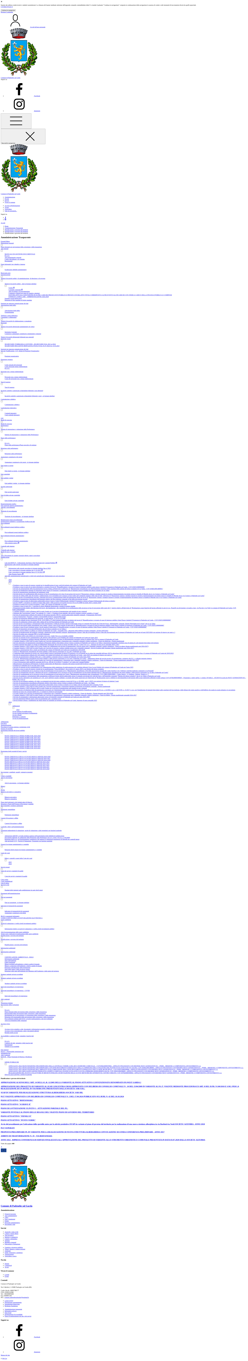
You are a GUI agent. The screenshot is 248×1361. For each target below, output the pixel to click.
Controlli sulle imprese (8, 546)
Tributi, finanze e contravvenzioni (15, 1249)
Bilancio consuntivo (11, 799)
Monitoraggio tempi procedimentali (11, 520)
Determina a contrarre (19, 717)
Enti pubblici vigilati (7, 478)
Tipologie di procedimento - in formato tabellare (19, 516)
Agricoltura (8, 209)
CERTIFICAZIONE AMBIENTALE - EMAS (19, 957)
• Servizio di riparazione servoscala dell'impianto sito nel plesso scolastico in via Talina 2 (39, 629)
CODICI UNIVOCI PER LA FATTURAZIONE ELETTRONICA (22, 918)
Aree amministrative (11, 1216)
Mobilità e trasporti (10, 1242)
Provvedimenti (5, 523)
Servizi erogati (5, 867)
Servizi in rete (5, 885)
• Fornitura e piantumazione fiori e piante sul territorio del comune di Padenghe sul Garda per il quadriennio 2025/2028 (48, 650)
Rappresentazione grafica (8, 504)
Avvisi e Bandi (17, 715)
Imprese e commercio (11, 1237)
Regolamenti (8, 261)
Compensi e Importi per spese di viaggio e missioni (24, 293)
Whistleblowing (5, 1053)
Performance (5, 425)
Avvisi (7, 1267)
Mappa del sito (5, 1355)
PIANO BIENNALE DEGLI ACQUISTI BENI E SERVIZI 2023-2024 (27, 762)
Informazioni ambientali (8, 948)
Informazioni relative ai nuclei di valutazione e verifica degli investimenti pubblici (29, 929)
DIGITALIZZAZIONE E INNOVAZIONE (18, 1074)
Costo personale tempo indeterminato (16, 366)
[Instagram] (5, 219)
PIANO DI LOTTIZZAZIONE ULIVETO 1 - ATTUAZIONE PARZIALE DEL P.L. (34, 1108)
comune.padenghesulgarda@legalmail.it (16, 1297)
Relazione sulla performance (9, 448)
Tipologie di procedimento (9, 511)
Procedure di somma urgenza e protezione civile (15, 727)
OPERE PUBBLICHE (12, 1062)
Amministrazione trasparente (13, 1309)
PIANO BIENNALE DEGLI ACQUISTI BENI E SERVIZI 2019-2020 (27, 769)
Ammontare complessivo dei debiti (15, 913)
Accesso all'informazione (12, 206)
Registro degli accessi (11, 1032)
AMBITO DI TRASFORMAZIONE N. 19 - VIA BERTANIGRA (26, 1136)
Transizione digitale (7, 1003)
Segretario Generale (11, 332)
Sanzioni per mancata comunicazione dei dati (14, 303)
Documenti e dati (10, 1224)
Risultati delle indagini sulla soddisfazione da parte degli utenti (24, 890)
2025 (10, 581)
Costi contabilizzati (6, 881)
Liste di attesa (5, 883)
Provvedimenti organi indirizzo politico (13, 527)
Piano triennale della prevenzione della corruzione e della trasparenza (26, 1012)
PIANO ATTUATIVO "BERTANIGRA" (17, 1100)
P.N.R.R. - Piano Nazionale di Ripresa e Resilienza (16, 1057)
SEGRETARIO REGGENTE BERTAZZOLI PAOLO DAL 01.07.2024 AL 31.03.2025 (32, 346)
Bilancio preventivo (11, 797)
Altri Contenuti (5, 1055)
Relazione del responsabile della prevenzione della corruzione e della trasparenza (29, 1017)
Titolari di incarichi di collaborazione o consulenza (16, 321)
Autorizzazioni (9, 1254)
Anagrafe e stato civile (11, 1232)
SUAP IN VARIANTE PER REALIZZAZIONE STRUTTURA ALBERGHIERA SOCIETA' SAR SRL (42, 1092)
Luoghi (7, 1274)
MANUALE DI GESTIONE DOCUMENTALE (20, 254)
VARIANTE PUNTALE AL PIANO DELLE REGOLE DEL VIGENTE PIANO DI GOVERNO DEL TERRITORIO (47, 1112)
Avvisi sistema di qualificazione (22, 711)
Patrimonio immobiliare (8, 809)
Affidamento (5, 722)
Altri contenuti (5, 999)
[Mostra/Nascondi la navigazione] (16, 121)
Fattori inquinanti (10, 962)
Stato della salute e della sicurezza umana (17, 969)
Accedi (3, 223)
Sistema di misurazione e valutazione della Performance (18, 429)
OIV (2, 418)
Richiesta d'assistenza (11, 1306)
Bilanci (3, 786)
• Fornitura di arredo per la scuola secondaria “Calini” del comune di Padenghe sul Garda (39, 604)
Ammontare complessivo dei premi (11, 457)
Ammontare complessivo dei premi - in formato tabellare (22, 462)
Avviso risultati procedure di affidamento (24, 713)
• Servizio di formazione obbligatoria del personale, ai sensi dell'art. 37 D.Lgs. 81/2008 (38, 618)
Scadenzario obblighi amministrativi (16, 269)
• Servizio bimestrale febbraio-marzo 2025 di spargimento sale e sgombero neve (36, 699)
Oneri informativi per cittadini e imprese (13, 264)
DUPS (3, 790)
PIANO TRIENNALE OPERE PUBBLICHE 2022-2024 (22, 743)
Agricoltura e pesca (10, 1256)
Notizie (7, 1264)
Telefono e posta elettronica (9, 315)
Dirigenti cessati (6, 339)
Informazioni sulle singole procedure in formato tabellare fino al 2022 (30, 568)
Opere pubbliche (6, 920)
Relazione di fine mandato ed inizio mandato (18, 300)
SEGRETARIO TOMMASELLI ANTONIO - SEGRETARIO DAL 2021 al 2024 (30, 344)
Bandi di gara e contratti (8, 552)
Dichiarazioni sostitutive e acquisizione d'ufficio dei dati (18, 521)
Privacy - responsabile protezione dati (12, 1051)
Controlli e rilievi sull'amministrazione (12, 827)
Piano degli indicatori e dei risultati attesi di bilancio (16, 802)
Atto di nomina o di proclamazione (19, 291)
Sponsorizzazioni (6, 725)
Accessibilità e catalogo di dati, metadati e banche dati (17, 1036)
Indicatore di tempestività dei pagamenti (17, 911)
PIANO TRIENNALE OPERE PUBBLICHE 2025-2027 (22, 737)
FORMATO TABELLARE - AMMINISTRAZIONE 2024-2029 (29, 297)
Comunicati (8, 1265)
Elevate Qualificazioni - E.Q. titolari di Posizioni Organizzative (20, 351)
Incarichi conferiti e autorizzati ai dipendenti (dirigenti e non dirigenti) (22, 390)
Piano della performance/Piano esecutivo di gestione (20, 445)
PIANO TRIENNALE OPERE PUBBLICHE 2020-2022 (22, 746)
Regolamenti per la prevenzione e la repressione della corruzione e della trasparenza (30, 1015)
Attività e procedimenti (8, 507)
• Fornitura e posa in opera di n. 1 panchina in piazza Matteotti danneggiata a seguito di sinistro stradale (43, 606)
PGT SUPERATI (8, 1128)
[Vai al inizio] (1, 1147)
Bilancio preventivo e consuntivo (11, 792)
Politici (7, 1221)
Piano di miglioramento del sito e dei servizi (18, 1316)
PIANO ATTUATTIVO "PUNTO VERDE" (18, 1120)
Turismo (7, 1240)
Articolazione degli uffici (8, 305)
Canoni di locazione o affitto (9, 818)
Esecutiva (4, 723)
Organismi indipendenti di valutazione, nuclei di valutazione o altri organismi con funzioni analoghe (31, 830)
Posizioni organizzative (12, 356)
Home (6, 226)
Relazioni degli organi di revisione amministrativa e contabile (23, 850)
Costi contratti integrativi (12, 415)
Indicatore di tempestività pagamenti (12, 906)
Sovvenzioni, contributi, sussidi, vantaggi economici (17, 772)
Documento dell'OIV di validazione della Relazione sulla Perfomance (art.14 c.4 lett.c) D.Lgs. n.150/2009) (37, 837)
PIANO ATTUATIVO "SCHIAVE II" (16, 1104)
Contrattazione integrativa (8, 408)
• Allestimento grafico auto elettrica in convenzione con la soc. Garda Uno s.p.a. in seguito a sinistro (42, 636)
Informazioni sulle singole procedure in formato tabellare (22, 564)
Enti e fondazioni (10, 1219)
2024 (10, 702)
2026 (10, 580)
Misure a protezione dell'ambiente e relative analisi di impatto (23, 966)
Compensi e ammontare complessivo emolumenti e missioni (23, 334)
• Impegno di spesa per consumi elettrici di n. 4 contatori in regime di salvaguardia (37, 692)
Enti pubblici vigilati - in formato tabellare (17, 483)
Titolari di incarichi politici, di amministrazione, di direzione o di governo (23, 278)
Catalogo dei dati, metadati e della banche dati (19, 1043)
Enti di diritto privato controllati (10, 495)
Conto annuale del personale (13, 365)
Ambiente (8, 1251)
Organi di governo (10, 1214)
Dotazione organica (7, 359)
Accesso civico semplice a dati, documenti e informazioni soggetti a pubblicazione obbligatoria (33, 1029)
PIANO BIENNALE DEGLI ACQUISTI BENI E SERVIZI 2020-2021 (27, 767)
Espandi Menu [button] (5, 241)
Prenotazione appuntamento (13, 1302)
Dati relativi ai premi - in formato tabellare (17, 471)
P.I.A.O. (7, 256)
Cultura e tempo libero (11, 1233)
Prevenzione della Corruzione (10, 1005)
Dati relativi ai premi (7, 465)
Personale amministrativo (12, 1223)
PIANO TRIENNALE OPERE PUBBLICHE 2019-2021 (22, 748)
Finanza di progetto (7, 729)
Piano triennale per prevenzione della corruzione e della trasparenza (21, 247)
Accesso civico (5, 1024)
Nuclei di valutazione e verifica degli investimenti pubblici (18, 923)
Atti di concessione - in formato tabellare (17, 783)
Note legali (8, 1313)
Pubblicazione (5, 557)
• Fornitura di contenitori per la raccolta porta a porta (28, 665)
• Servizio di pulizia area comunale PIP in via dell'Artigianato (31, 634)
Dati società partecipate (12, 492)
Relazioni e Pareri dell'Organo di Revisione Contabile (17, 804)
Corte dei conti (5, 853)
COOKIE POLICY (7, 7)
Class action (4, 879)
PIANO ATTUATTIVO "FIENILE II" (16, 1116)
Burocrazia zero (5, 273)
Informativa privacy (11, 1311)
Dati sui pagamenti (6, 897)
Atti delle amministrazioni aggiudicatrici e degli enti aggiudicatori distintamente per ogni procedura (35, 576)
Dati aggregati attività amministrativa (12, 505)
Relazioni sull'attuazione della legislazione (17, 967)
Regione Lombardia (7, 12)
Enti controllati (5, 474)
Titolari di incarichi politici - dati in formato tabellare (20, 284)
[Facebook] (5, 218)
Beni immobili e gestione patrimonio (12, 806)
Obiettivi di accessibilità (12, 1046)
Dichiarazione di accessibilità (13, 1314)
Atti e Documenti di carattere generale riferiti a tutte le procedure (20, 555)
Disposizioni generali (7, 243)
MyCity (4, 1358)
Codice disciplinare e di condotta (15, 259)
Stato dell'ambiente (10, 960)
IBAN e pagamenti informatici (10, 916)
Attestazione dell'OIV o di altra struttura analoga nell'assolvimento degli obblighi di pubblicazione (34, 836)
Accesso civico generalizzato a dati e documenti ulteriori (22, 1031)
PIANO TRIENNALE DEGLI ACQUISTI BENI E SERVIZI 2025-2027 (27, 758)
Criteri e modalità (6, 776)
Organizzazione (5, 275)
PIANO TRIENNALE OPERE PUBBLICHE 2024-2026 (22, 739)
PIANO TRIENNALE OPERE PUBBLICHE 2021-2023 (22, 744)
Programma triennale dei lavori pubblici (13, 730)
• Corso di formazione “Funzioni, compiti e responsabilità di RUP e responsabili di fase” (39, 616)
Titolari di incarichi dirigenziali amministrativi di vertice (17, 327)
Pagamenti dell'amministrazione (10, 893)
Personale (4, 323)
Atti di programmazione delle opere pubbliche (15, 932)
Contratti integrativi (10, 413)
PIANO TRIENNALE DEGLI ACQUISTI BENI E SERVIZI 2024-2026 (27, 760)
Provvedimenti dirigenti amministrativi (12, 536)
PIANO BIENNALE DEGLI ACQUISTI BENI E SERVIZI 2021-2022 (27, 765)
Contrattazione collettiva (8, 399)
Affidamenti (16, 706)
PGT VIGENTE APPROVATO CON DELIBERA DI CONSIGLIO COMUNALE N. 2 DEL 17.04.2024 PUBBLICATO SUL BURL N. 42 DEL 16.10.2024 (62, 1096)
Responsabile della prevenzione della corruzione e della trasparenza (25, 1013)
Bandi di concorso (6, 420)
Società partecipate (6, 486)
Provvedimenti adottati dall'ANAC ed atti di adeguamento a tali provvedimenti (29, 1019)
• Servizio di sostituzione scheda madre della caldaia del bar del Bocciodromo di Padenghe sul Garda (43, 622)
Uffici (6, 1217)
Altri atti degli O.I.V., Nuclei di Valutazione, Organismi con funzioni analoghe (28, 841)
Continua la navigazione (8, 10)
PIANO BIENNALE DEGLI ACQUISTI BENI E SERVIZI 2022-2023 (27, 763)
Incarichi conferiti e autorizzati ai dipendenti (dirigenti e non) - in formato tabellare (30, 396)
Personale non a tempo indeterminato (12, 371)
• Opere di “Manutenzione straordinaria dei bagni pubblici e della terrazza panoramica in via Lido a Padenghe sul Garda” (49, 651)
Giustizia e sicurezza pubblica (14, 1247)
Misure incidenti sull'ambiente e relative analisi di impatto (22, 964)
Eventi (7, 1276)
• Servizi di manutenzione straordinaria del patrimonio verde (30, 592)
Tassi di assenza (5, 382)
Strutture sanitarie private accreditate (12, 974)
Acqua (7, 207)
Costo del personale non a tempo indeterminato (19, 379)
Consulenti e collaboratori (8, 317)
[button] (10, 197)
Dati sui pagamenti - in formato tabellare (17, 902)
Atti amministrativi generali (13, 257)
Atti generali (4, 249)
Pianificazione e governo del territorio (16, 230)
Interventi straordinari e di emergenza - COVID (15, 990)
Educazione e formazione (12, 1244)
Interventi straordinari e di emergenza (12, 987)
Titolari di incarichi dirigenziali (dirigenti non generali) (17, 337)
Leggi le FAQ (9, 1301)
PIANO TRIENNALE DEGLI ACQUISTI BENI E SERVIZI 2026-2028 (27, 756)
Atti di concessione (6, 778)
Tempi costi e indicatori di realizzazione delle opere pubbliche (19, 934)
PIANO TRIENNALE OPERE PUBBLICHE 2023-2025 (22, 741)
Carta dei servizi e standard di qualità (12, 871)
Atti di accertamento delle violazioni (16, 1020)
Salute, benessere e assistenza (14, 1252)
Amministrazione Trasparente (14, 228)
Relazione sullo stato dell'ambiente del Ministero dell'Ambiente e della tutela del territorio (32, 971)
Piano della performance (8, 438)
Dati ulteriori (5, 1050)
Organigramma (9, 312)
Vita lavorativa (9, 1235)
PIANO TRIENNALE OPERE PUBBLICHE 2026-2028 (22, 736)
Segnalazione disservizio (12, 1304)
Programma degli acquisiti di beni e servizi (14, 751)
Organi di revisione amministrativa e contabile (15, 844)
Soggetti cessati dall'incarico (13, 298)
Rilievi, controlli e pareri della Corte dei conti (18, 858)
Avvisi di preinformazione (20, 718)
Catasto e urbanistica (11, 1239)
